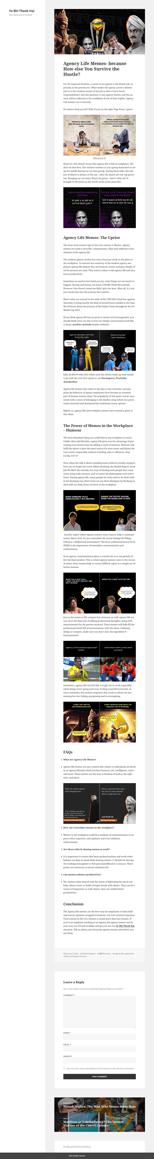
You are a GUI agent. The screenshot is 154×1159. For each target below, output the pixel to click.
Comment (69, 995)
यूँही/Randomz (105, 953)
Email (67, 1044)
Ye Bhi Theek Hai (21, 11)
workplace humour (79, 956)
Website (67, 1056)
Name (67, 1033)
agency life (119, 953)
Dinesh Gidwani (88, 953)
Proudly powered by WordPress (77, 1146)
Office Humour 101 (99, 158)
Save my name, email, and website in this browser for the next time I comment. (100, 1068)
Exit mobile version (77, 1156)
